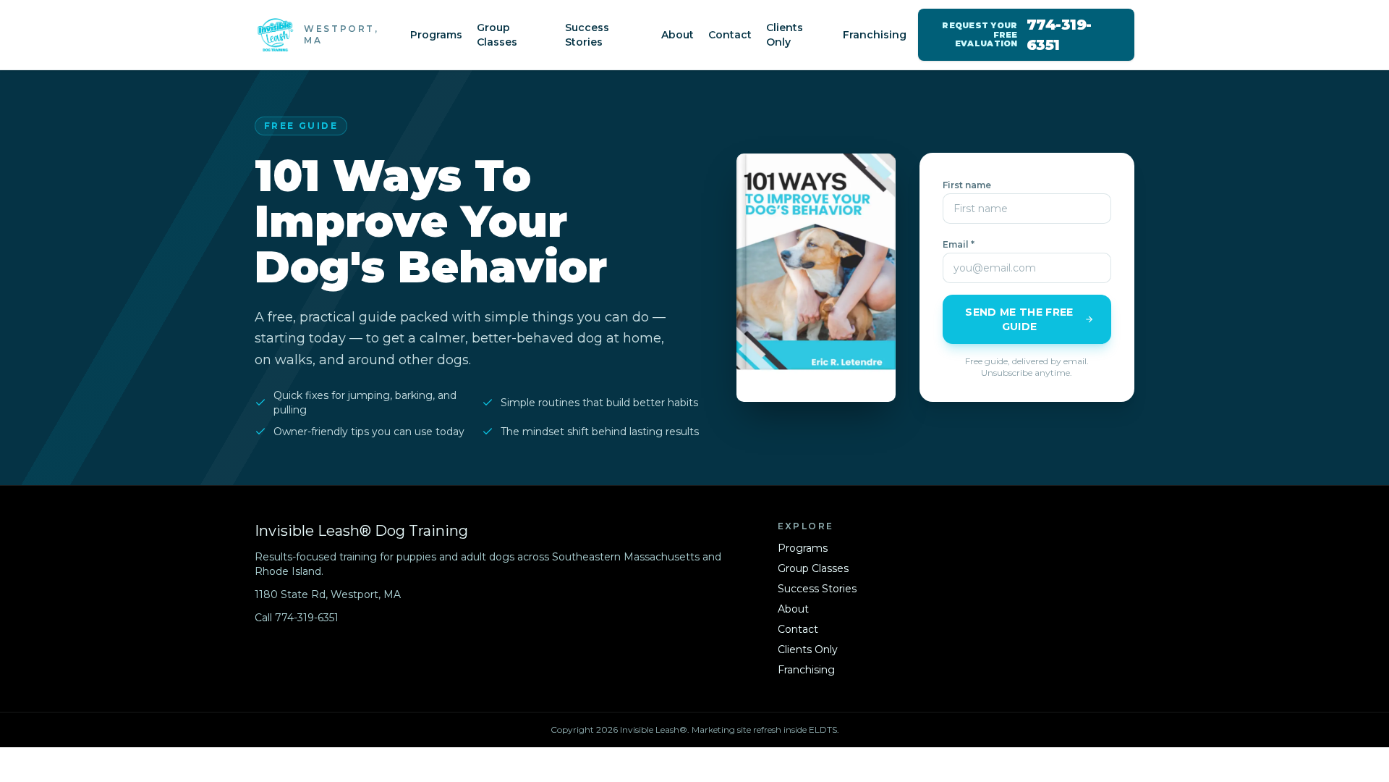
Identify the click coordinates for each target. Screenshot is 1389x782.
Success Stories (587, 35)
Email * (958, 244)
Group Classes (497, 35)
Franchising (874, 34)
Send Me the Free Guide (1019, 319)
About (677, 34)
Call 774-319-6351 (297, 617)
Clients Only (784, 35)
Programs (436, 34)
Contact (730, 34)
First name (967, 185)
